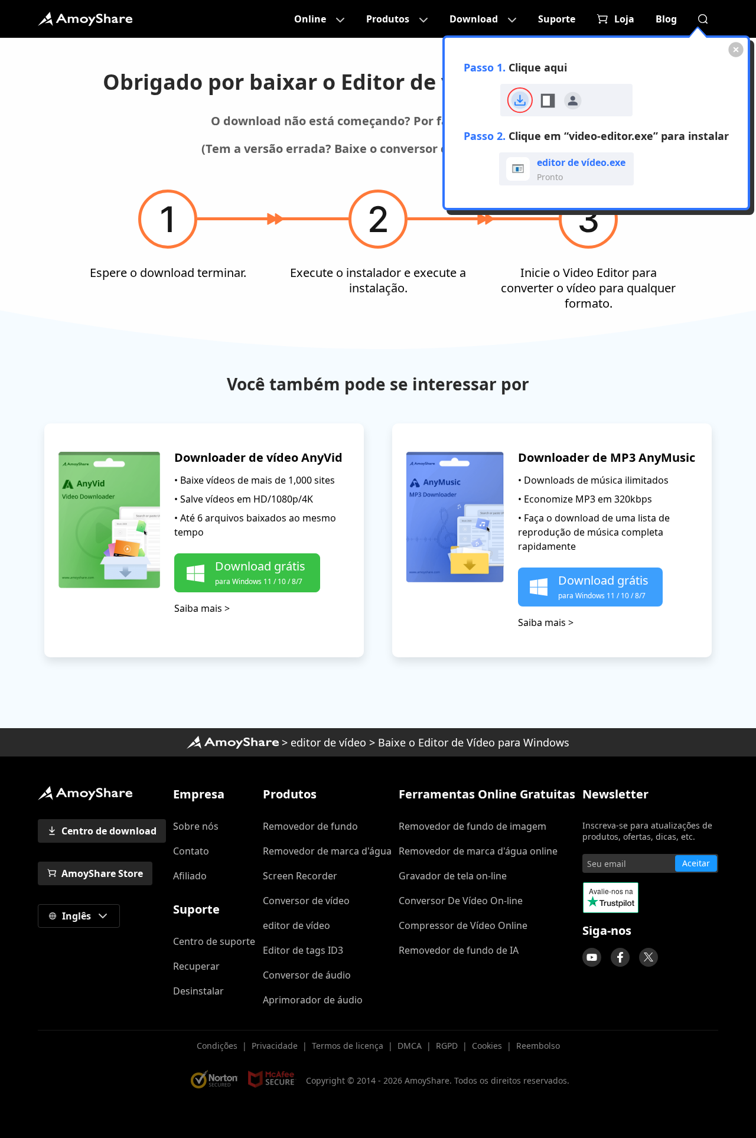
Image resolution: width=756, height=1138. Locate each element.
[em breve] (591, 957)
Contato (191, 850)
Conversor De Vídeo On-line (461, 900)
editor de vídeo (328, 742)
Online (310, 18)
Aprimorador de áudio (313, 999)
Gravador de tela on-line (453, 875)
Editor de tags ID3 (303, 950)
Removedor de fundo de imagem (472, 826)
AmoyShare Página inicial (85, 793)
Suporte (556, 18)
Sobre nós (196, 826)
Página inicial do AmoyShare (233, 742)
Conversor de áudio (307, 975)
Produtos (387, 18)
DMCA (409, 1045)
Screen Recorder (300, 875)
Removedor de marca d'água (327, 850)
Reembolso (538, 1045)
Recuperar (196, 966)
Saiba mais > (202, 608)
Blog (666, 18)
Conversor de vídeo (306, 900)
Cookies (487, 1045)
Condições (217, 1045)
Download (473, 18)
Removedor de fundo (310, 826)
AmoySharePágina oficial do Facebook (620, 957)
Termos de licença (347, 1045)
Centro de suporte (214, 941)
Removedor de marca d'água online (478, 850)
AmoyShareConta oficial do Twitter (648, 957)
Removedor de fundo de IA (459, 950)
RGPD (447, 1045)
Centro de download (109, 830)
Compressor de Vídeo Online (463, 925)
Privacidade (275, 1045)
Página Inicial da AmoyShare (85, 19)
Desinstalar (198, 990)
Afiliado (190, 875)
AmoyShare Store (102, 873)
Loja (624, 18)
